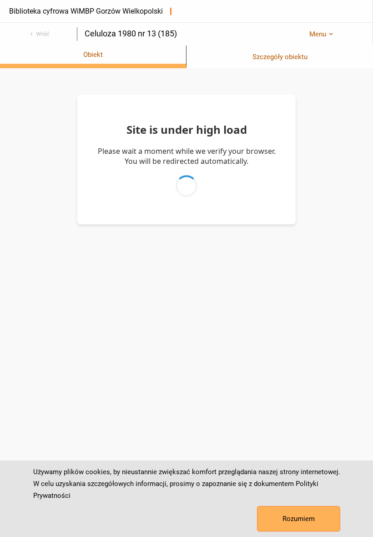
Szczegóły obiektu (279, 57)
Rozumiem (298, 519)
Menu (317, 34)
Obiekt (93, 55)
